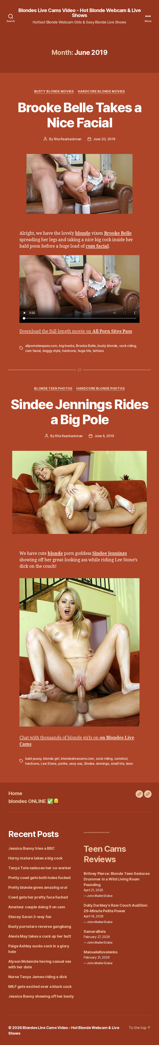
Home (15, 793)
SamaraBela (95, 931)
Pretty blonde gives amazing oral (37, 887)
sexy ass (75, 763)
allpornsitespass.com (41, 346)
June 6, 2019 (104, 436)
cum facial (33, 351)
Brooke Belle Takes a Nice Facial (79, 114)
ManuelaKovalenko (101, 952)
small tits (117, 763)
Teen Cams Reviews (105, 854)
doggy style (51, 351)
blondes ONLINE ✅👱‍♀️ (33, 801)
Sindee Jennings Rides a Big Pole (79, 411)
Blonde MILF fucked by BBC (99, 832)
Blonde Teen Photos (53, 388)
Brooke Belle (86, 346)
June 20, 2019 (104, 139)
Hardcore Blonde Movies (101, 91)
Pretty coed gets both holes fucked (39, 877)
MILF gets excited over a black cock (40, 986)
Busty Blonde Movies (54, 91)
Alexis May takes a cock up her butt (39, 936)
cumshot (120, 758)
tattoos (98, 351)
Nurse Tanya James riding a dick (37, 977)
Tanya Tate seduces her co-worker (39, 868)
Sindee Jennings (96, 763)
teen (129, 763)
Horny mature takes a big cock (35, 858)
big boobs (66, 346)
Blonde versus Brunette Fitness (89, 832)
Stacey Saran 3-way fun (29, 917)
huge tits (84, 351)
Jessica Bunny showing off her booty (41, 996)
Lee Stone (49, 763)
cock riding (127, 346)
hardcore (69, 351)
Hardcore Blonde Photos (100, 388)
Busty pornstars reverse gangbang (39, 926)
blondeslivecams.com (77, 758)
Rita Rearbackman (68, 139)
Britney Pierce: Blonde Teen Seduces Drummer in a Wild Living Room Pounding (117, 879)
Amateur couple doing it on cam (36, 907)
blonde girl (51, 758)
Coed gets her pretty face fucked (38, 897)
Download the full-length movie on (75, 331)
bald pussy (33, 758)
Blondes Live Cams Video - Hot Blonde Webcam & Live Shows (79, 13)
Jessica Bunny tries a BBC (31, 848)
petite (62, 763)
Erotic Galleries (107, 832)
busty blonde (107, 346)
